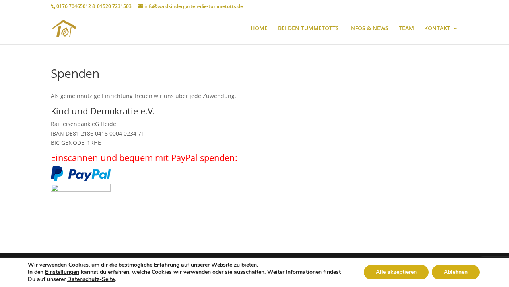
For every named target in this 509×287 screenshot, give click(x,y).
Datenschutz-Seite (91, 279)
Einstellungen (62, 272)
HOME (259, 29)
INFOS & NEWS (369, 29)
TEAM (406, 29)
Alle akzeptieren (396, 272)
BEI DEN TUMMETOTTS (308, 29)
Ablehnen (456, 272)
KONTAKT (437, 29)
